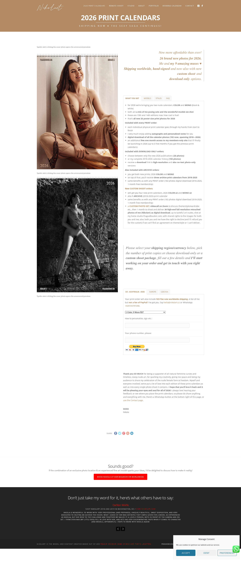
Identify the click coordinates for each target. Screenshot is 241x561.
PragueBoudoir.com (170, 544)
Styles (159, 98)
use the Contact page (133, 400)
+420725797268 (132, 305)
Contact (189, 6)
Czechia (164, 291)
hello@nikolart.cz (172, 302)
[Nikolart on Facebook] (202, 6)
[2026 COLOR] (37, 51)
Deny (206, 553)
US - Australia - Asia (135, 291)
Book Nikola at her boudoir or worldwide (120, 477)
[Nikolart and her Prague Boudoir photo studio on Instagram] (198, 6)
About (141, 6)
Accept (186, 553)
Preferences (227, 553)
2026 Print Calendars (94, 6)
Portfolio (154, 6)
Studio (130, 6)
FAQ (168, 98)
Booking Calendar (172, 6)
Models (147, 98)
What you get (132, 98)
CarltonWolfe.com (146, 509)
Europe (152, 291)
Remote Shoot (116, 6)
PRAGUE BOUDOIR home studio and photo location (126, 544)
